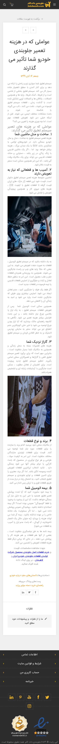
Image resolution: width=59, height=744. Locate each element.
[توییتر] (47, 697)
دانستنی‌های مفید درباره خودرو (24, 575)
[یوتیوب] (29, 697)
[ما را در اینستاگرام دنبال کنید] (29, 706)
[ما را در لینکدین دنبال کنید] (11, 697)
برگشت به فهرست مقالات (28, 19)
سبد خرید (10, 3)
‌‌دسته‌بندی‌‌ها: (43, 575)
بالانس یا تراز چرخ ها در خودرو (33, 30)
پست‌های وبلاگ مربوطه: (29, 581)
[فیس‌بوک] (38, 697)
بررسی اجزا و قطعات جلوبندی (26, 30)
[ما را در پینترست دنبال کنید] (20, 697)
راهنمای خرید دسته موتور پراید (30, 585)
